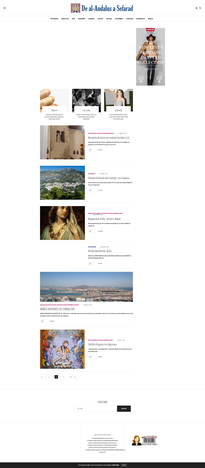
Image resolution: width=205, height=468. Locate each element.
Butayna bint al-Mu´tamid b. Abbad (104, 219)
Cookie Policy (115, 465)
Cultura (100, 19)
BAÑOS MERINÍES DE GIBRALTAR (57, 309)
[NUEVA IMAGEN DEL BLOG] (90, 263)
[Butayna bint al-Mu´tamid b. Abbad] (62, 223)
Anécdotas (65, 19)
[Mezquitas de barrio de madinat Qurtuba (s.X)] (62, 142)
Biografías (81, 19)
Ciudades (91, 19)
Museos (150, 19)
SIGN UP (124, 409)
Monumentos (140, 19)
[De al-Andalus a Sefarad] (102, 8)
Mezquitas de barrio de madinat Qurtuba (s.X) (108, 137)
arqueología (44, 305)
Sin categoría (92, 247)
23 (70, 377)
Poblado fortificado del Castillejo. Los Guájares (108, 178)
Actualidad (54, 19)
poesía (121, 213)
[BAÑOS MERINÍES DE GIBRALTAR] (86, 287)
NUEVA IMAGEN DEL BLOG (100, 251)
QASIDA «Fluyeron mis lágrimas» (102, 344)
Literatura (129, 19)
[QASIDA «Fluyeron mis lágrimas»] (62, 349)
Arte (73, 19)
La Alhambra (119, 19)
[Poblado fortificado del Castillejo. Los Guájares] (62, 183)
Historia (109, 19)
